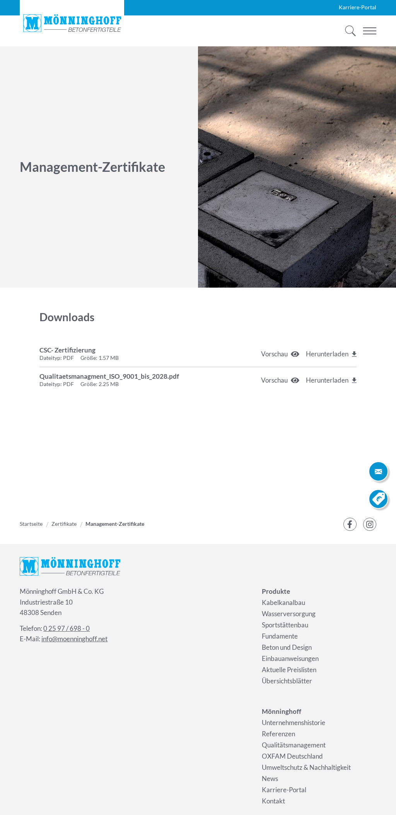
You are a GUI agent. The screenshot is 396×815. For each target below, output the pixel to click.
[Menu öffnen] (369, 30)
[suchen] (348, 30)
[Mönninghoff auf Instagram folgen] (369, 524)
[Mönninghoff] (72, 23)
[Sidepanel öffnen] (378, 471)
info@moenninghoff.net (74, 639)
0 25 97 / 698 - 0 (66, 628)
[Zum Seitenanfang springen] (378, 797)
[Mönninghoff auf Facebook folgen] (350, 524)
